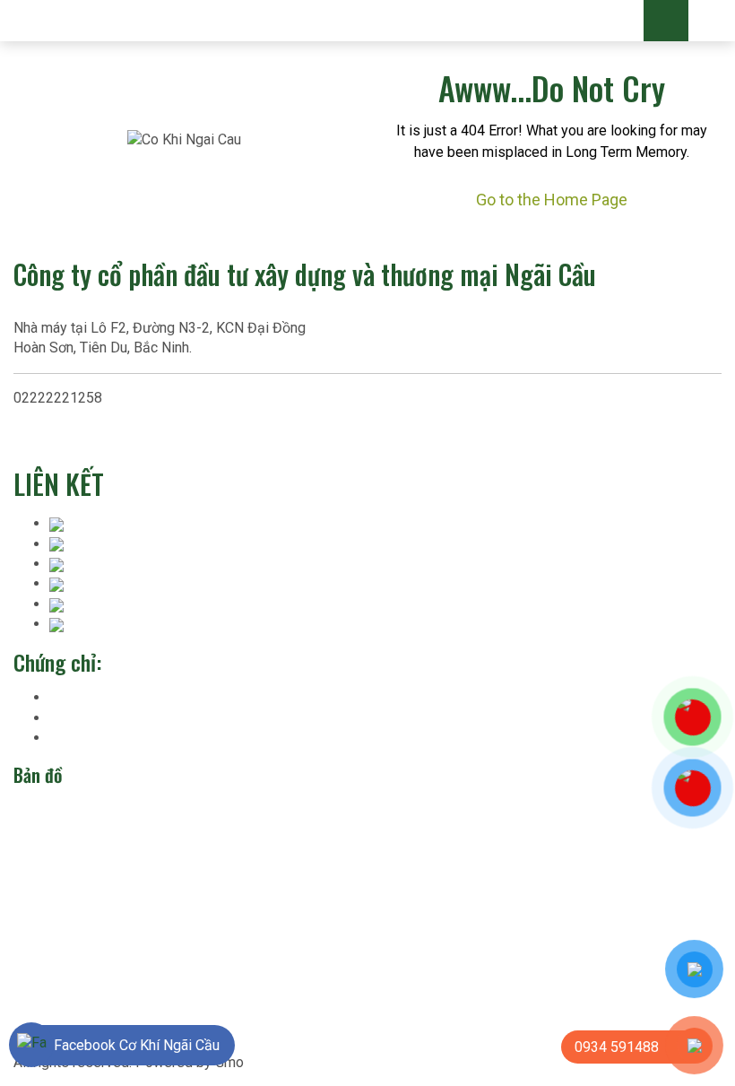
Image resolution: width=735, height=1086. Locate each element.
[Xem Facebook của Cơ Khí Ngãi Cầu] (32, 1044)
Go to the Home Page (551, 199)
